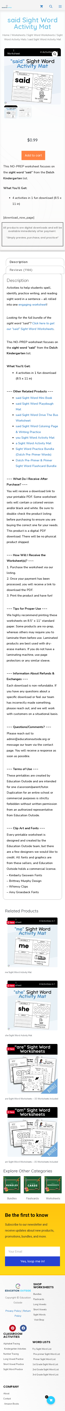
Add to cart (33, 155)
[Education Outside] (7, 6)
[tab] (35, 262)
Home (6, 35)
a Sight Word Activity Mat (33, 443)
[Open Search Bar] (51, 6)
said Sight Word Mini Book (34, 398)
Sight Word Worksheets (41, 35)
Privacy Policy (13, 1311)
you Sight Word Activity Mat (35, 438)
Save (12, 922)
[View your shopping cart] (41, 6)
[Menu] (60, 6)
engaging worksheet (32, 305)
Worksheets (18, 35)
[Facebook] (23, 1328)
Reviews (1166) (21, 270)
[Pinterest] (12, 1328)
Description (19, 262)
